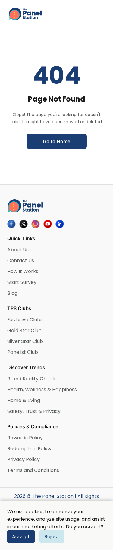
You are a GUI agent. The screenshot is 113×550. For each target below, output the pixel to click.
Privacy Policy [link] (23, 459)
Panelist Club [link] (22, 352)
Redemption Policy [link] (29, 448)
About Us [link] (18, 249)
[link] (56, 14)
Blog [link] (12, 293)
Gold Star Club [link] (24, 330)
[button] (57, 141)
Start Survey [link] (21, 282)
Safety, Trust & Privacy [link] (34, 411)
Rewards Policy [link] (25, 437)
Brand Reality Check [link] (31, 378)
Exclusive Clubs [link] (25, 319)
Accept (21, 536)
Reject (51, 536)
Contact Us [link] (20, 260)
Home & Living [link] (23, 400)
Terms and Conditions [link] (33, 470)
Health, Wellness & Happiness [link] (42, 389)
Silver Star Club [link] (25, 341)
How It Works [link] (22, 271)
